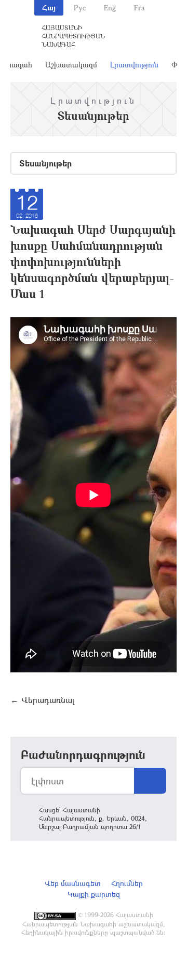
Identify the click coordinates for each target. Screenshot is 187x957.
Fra (139, 7)
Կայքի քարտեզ (94, 894)
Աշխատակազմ (71, 64)
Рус (80, 7)
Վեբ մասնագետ (73, 883)
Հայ (49, 7)
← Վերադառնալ (42, 699)
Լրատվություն (134, 64)
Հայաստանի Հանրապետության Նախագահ (73, 35)
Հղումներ (127, 883)
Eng (110, 7)
